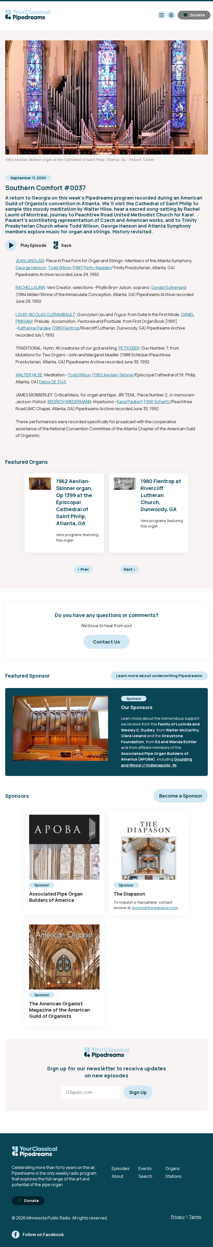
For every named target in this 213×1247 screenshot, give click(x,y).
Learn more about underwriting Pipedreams (159, 675)
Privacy (178, 1217)
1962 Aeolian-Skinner (114, 375)
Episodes (121, 1168)
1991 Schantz (157, 401)
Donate (197, 15)
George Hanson (31, 268)
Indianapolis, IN (161, 765)
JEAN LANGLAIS (30, 260)
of (143, 765)
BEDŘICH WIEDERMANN (69, 401)
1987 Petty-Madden (92, 268)
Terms (195, 1217)
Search (145, 1176)
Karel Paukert (130, 401)
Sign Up (138, 1092)
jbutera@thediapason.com (155, 907)
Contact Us (106, 642)
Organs (172, 1168)
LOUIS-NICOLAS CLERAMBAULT (45, 314)
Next (130, 569)
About (117, 1176)
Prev (83, 569)
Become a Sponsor (180, 796)
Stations (173, 1176)
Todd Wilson (59, 268)
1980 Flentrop (66, 328)
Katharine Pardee (34, 328)
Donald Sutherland (168, 287)
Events (145, 1168)
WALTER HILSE (29, 375)
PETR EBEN (128, 348)
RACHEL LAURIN (30, 287)
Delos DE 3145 (52, 382)
